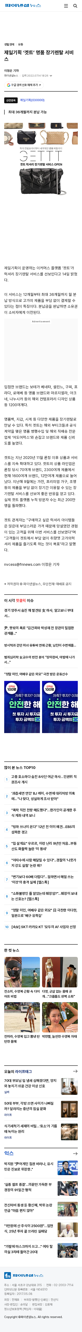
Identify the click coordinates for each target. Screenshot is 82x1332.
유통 (20, 44)
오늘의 (18, 1071)
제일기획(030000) (32, 100)
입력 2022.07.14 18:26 (35, 75)
